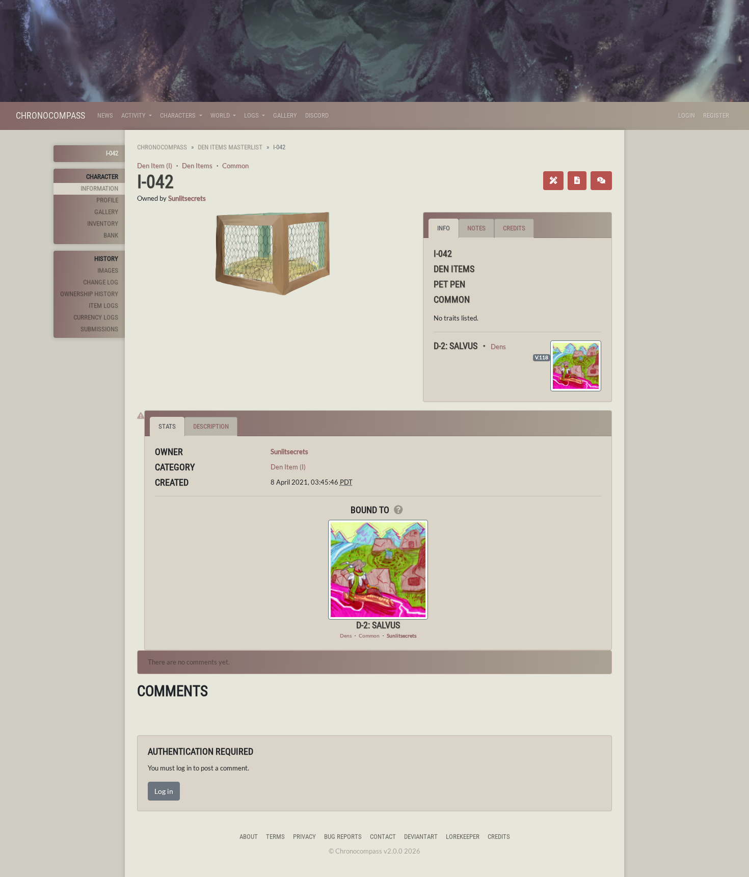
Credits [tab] (514, 228)
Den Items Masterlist (230, 147)
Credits (499, 836)
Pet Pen (449, 284)
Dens (498, 346)
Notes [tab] (476, 228)
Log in (163, 791)
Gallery (285, 115)
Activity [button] (134, 115)
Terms (275, 836)
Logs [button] (252, 115)
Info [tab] (443, 228)
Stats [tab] (167, 426)
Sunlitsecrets (187, 198)
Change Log (100, 282)
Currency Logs (95, 317)
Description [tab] (211, 426)
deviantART (421, 836)
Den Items (197, 166)
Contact (383, 836)
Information (99, 188)
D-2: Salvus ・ (462, 345)
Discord (317, 115)
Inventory (102, 223)
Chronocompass (50, 115)
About (248, 836)
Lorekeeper (462, 836)
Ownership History (89, 294)
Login (686, 115)
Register (716, 115)
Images (107, 270)
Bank (110, 235)
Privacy (304, 836)
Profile (107, 200)
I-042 (112, 153)
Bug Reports (343, 836)
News (105, 115)
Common (235, 166)
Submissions (99, 329)
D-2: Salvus (378, 625)
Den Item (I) (154, 166)
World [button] (220, 115)
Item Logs (103, 305)
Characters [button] (178, 115)
